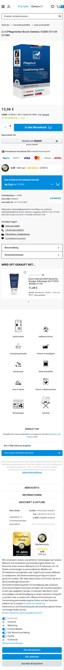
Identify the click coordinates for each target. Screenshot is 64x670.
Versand (45, 115)
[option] (32, 284)
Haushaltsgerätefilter (21, 25)
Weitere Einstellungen (12, 643)
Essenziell (12, 618)
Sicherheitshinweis (14, 255)
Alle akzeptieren (32, 650)
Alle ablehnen (32, 656)
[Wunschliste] (53, 6)
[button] (32, 142)
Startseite (5, 25)
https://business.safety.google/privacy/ (22, 613)
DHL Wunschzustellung (19, 632)
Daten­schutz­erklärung (34, 603)
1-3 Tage (15, 118)
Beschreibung (11, 247)
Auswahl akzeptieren (32, 663)
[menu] (3, 6)
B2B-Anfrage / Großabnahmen (17, 234)
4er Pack (8, 184)
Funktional (12, 639)
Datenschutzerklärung (32, 472)
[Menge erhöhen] (10, 126)
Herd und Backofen (42, 25)
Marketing (12, 625)
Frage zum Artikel (12, 226)
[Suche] (59, 16)
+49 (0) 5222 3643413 (14, 230)
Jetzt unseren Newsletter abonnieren (18, 453)
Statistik (12, 622)
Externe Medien (15, 629)
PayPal (11, 636)
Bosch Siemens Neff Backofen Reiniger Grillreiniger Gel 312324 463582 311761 (43, 281)
